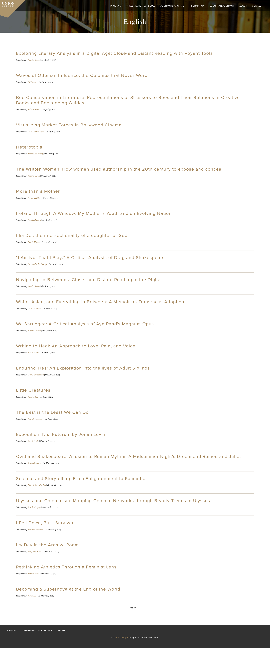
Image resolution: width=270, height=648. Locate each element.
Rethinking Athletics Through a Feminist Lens (66, 567)
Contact (257, 6)
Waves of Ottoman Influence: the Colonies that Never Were (82, 75)
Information (197, 6)
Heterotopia (29, 147)
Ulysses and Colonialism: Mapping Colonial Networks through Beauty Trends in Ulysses (113, 500)
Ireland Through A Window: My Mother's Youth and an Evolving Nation (94, 213)
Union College (120, 637)
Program (116, 6)
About (243, 6)
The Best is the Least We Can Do (52, 412)
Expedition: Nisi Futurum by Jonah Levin (60, 434)
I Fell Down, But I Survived (45, 523)
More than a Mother (38, 191)
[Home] (7, 4)
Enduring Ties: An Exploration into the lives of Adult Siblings (83, 368)
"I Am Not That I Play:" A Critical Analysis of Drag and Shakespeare (90, 257)
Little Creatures (33, 390)
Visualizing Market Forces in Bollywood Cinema (69, 125)
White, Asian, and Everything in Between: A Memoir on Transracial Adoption (100, 302)
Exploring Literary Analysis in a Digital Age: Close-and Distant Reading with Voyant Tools (114, 53)
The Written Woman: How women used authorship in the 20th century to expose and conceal (119, 169)
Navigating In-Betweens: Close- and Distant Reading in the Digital (89, 279)
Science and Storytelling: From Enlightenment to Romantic (80, 478)
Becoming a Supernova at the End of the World (68, 589)
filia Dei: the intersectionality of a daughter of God (72, 235)
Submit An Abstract (222, 6)
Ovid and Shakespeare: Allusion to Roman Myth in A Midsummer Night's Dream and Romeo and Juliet (128, 456)
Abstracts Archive (172, 6)
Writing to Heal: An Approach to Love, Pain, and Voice (75, 346)
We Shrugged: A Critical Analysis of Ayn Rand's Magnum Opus (85, 324)
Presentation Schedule (141, 6)
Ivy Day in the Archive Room (47, 545)
